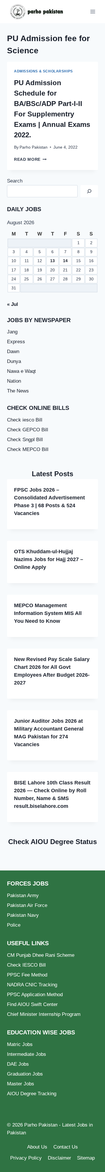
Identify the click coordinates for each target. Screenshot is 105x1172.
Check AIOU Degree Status (52, 842)
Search (14, 181)
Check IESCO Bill (26, 965)
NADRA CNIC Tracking (32, 984)
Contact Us (65, 1147)
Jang (12, 332)
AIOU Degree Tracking (31, 1093)
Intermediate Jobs (26, 1054)
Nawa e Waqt (21, 371)
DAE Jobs (18, 1064)
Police (13, 925)
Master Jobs (20, 1084)
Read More (30, 159)
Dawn (13, 351)
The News (18, 391)
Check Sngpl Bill (25, 439)
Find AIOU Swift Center (32, 1004)
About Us (37, 1147)
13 (52, 261)
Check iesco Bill (24, 420)
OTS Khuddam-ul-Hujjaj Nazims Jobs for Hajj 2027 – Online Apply (48, 559)
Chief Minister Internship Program (43, 1014)
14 (65, 261)
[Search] (89, 191)
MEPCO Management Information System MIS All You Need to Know (48, 613)
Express (16, 341)
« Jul (12, 304)
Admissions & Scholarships (43, 71)
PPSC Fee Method (27, 975)
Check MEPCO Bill (27, 449)
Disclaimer (59, 1158)
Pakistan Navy (23, 915)
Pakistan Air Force (27, 905)
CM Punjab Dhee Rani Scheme (40, 955)
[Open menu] (92, 11)
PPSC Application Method (35, 994)
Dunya (14, 361)
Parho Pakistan (34, 147)
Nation (14, 381)
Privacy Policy (26, 1158)
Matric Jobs (20, 1044)
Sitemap (86, 1158)
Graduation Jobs (25, 1074)
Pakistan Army (23, 895)
